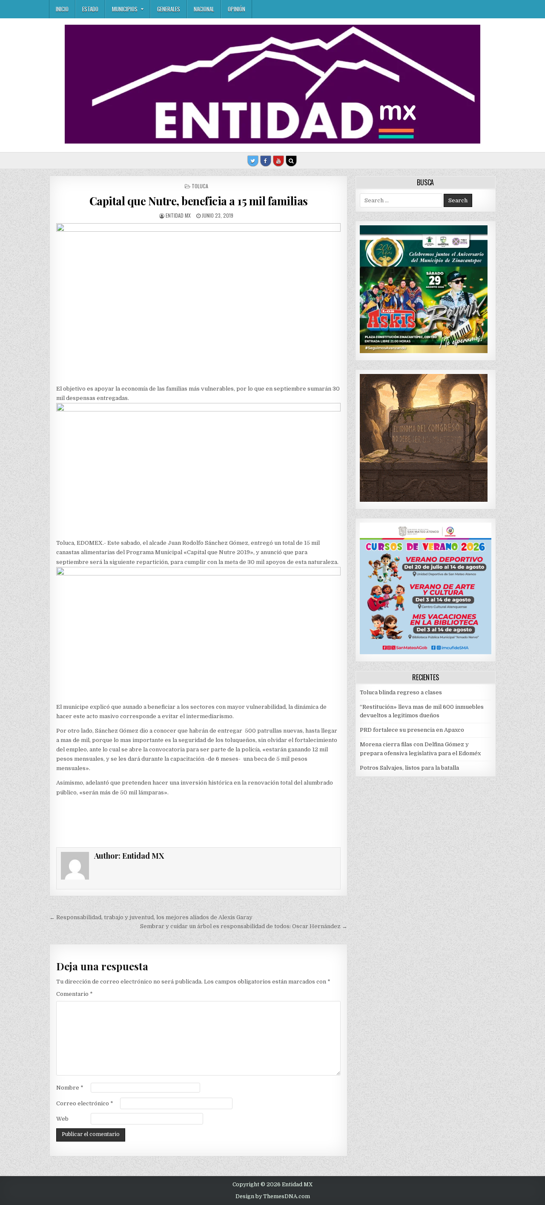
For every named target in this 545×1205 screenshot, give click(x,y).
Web (62, 1119)
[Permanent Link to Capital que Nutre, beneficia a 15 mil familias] (198, 294)
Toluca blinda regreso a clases (401, 692)
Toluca (200, 186)
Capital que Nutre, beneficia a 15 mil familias (198, 200)
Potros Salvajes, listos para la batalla (409, 768)
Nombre (69, 1087)
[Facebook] (266, 161)
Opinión (236, 9)
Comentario (74, 994)
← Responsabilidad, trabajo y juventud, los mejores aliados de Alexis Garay (150, 917)
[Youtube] (278, 161)
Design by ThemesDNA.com (272, 1196)
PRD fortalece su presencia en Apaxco (412, 730)
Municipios (125, 9)
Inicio (62, 9)
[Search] (291, 161)
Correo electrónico (84, 1103)
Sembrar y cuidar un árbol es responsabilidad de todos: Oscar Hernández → (243, 926)
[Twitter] (253, 161)
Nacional (204, 9)
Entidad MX (178, 215)
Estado (90, 9)
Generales (168, 9)
